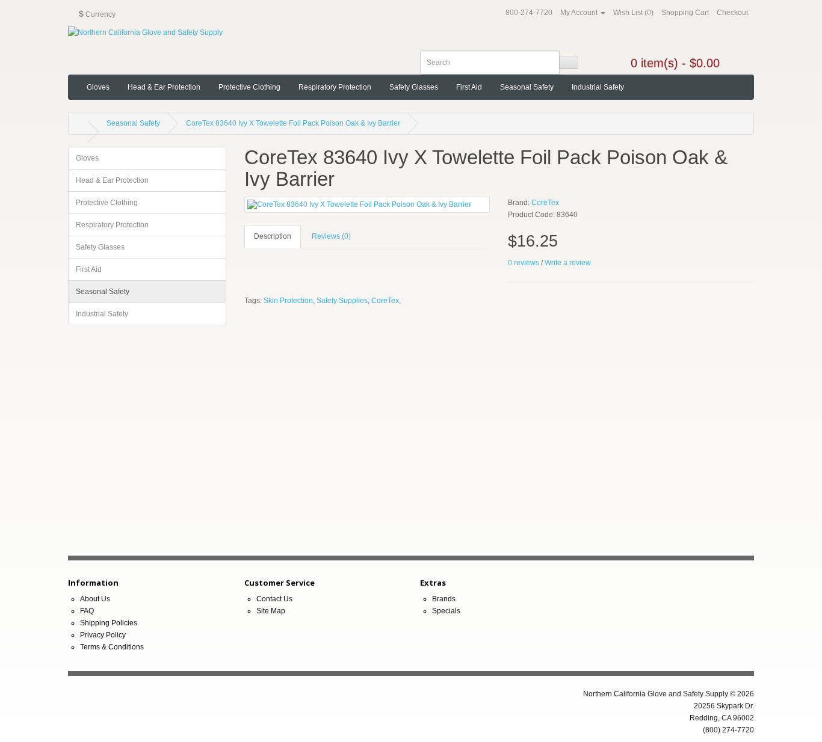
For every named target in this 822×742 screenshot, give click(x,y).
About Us (95, 599)
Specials (446, 611)
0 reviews (523, 263)
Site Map (270, 611)
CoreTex (545, 202)
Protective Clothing (249, 87)
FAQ (87, 611)
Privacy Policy (103, 635)
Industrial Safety (598, 87)
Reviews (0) (331, 236)
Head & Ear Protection (164, 87)
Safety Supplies (342, 300)
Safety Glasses (413, 87)
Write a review (568, 263)
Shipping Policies (108, 623)
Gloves (98, 87)
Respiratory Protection (334, 87)
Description (272, 236)
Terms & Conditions (112, 647)
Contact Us (274, 599)
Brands (444, 599)
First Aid (469, 87)
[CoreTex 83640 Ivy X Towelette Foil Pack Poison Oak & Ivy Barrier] (367, 205)
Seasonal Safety (527, 87)
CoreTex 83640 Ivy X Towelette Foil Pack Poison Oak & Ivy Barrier (293, 123)
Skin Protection (288, 300)
